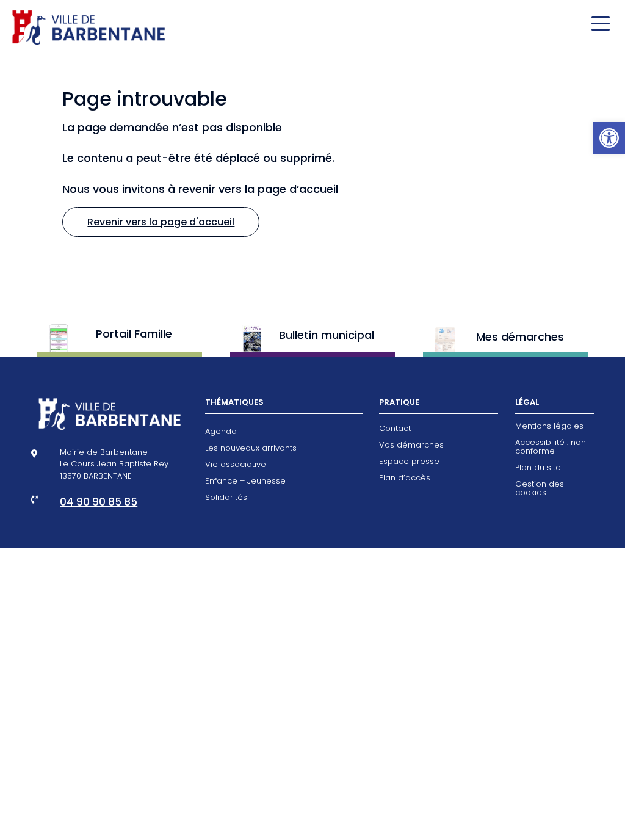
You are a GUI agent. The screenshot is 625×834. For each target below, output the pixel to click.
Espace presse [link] (409, 462)
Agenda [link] (221, 432)
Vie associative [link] (235, 465)
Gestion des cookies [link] (539, 489)
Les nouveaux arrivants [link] (251, 449)
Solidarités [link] (226, 498)
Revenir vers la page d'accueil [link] (160, 222)
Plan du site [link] (538, 468)
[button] (597, 24)
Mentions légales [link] (549, 427)
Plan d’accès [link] (404, 479)
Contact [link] (395, 429)
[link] (609, 138)
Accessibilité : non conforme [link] (550, 447)
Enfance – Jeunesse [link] (245, 482)
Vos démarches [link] (411, 446)
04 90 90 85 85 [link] (98, 502)
